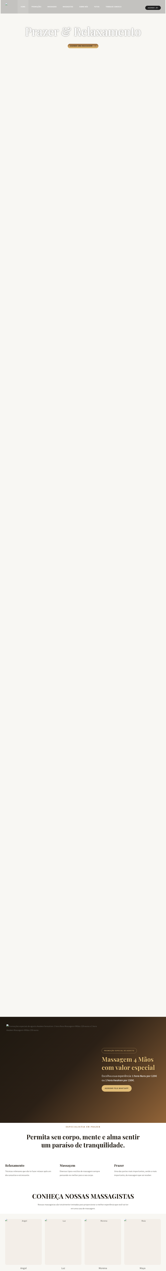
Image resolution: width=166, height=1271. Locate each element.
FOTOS (96, 7)
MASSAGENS (52, 7)
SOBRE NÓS (83, 7)
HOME (23, 7)
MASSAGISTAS (68, 7)
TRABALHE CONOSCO (113, 7)
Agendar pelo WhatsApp (117, 1088)
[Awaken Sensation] (9, 6)
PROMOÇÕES (36, 7)
